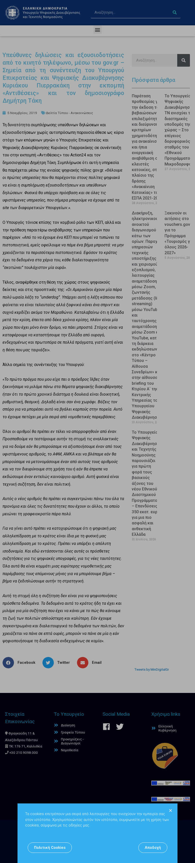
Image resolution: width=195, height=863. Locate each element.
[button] (50, 847)
